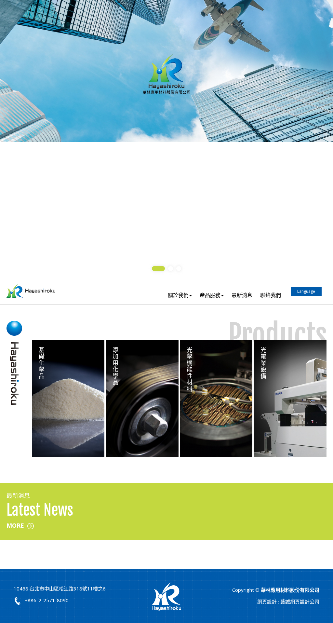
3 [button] (178, 268)
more (15, 525)
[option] (166, 71)
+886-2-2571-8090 (47, 600)
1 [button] (158, 268)
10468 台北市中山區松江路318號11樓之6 (60, 588)
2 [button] (170, 268)
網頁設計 (267, 601)
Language (306, 291)
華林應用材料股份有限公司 (31, 291)
